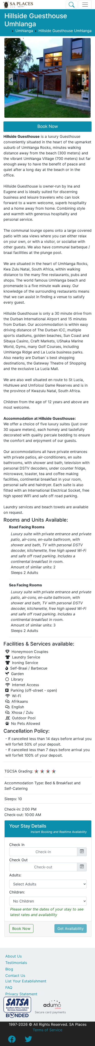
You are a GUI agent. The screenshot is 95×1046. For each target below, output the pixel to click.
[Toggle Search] (71, 5)
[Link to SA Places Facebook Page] (11, 1040)
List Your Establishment (25, 981)
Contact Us (15, 975)
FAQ (8, 987)
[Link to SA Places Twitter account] (28, 1040)
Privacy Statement (21, 994)
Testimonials (16, 962)
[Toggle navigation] (85, 4)
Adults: (15, 875)
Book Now (47, 126)
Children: (17, 892)
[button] (10, 79)
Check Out (18, 860)
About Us (13, 956)
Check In (16, 844)
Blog (9, 969)
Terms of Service (47, 1030)
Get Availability (70, 928)
